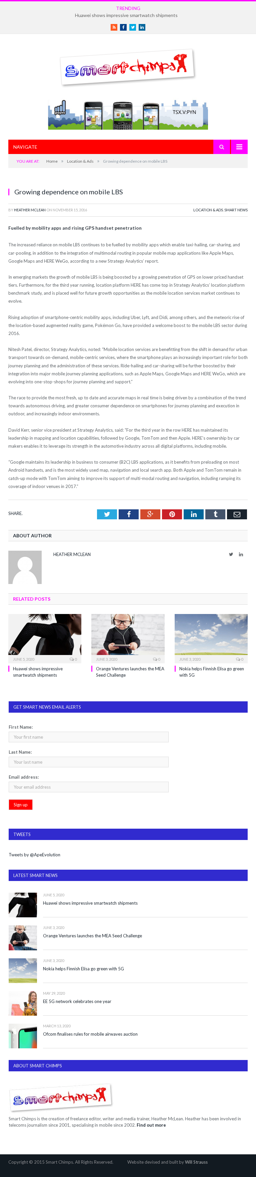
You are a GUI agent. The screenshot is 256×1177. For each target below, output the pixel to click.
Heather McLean (30, 210)
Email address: (24, 777)
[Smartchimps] (128, 66)
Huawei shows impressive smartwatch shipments (90, 903)
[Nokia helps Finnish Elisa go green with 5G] (211, 638)
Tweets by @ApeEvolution (34, 854)
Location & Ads (208, 210)
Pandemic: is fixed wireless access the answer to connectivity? (126, 15)
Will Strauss (196, 1162)
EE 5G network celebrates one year (77, 1001)
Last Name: (20, 752)
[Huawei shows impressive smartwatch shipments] (44, 638)
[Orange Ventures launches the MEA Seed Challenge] (127, 638)
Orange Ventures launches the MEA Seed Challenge (92, 935)
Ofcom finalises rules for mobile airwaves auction (90, 1034)
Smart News (236, 210)
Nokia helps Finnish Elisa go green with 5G (83, 968)
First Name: (21, 727)
